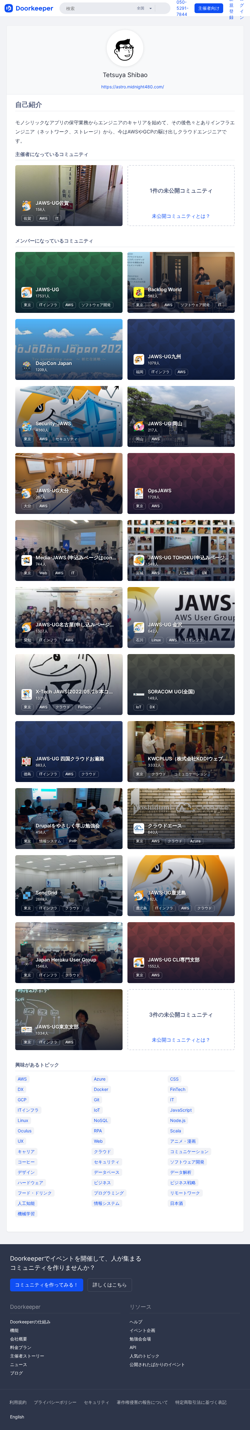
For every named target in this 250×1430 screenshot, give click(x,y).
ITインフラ (48, 305)
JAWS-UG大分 (52, 490)
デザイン (26, 1172)
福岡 (139, 372)
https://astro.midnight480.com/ (132, 86)
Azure (195, 841)
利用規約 (18, 1402)
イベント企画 (142, 1330)
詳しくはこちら (110, 1285)
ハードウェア (30, 1182)
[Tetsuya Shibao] (95, 86)
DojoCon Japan (54, 363)
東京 (27, 305)
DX (152, 707)
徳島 (27, 774)
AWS (43, 218)
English (17, 1416)
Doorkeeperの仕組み (30, 1321)
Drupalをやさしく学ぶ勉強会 (68, 826)
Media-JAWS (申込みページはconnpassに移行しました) (99, 557)
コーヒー (26, 1161)
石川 (139, 640)
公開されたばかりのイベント (157, 1364)
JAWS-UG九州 (164, 356)
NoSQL (101, 1120)
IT (57, 218)
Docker (101, 1089)
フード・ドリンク (35, 1192)
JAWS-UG (47, 289)
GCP (22, 1099)
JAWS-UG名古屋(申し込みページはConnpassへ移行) (95, 624)
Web (43, 573)
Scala (175, 1130)
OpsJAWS (159, 490)
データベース (107, 1172)
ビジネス (102, 1182)
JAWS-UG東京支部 (57, 1027)
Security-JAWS (53, 423)
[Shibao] (87, 86)
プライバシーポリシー (55, 1402)
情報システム (50, 841)
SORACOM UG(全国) (171, 691)
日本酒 (176, 1203)
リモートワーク (185, 1192)
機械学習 (26, 1213)
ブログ (16, 1372)
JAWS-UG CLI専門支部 (174, 960)
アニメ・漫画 (183, 1141)
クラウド (62, 707)
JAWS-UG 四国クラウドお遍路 (70, 759)
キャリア (26, 1151)
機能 (14, 1330)
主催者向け (209, 8)
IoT (138, 707)
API (133, 1347)
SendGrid (46, 893)
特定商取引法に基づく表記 (201, 1402)
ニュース (18, 1364)
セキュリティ (66, 439)
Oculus (24, 1130)
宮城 (139, 573)
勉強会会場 (140, 1338)
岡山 (139, 439)
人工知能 (186, 573)
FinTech (84, 707)
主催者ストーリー (27, 1355)
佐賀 (27, 218)
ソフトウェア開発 (96, 305)
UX (204, 573)
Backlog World (165, 289)
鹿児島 (141, 908)
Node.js (177, 1120)
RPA (98, 1130)
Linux (156, 640)
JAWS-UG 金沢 (165, 624)
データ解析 (180, 1172)
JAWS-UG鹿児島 (167, 893)
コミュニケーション (190, 774)
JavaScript (181, 1110)
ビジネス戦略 (183, 1182)
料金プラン (20, 1347)
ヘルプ (136, 1321)
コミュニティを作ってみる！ (46, 1285)
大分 (27, 506)
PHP (73, 841)
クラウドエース (165, 826)
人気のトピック (144, 1355)
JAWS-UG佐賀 (52, 203)
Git (154, 305)
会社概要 (18, 1338)
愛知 (27, 640)
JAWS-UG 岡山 (165, 423)
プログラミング (109, 1192)
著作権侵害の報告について (142, 1402)
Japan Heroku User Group (66, 960)
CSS (174, 1078)
